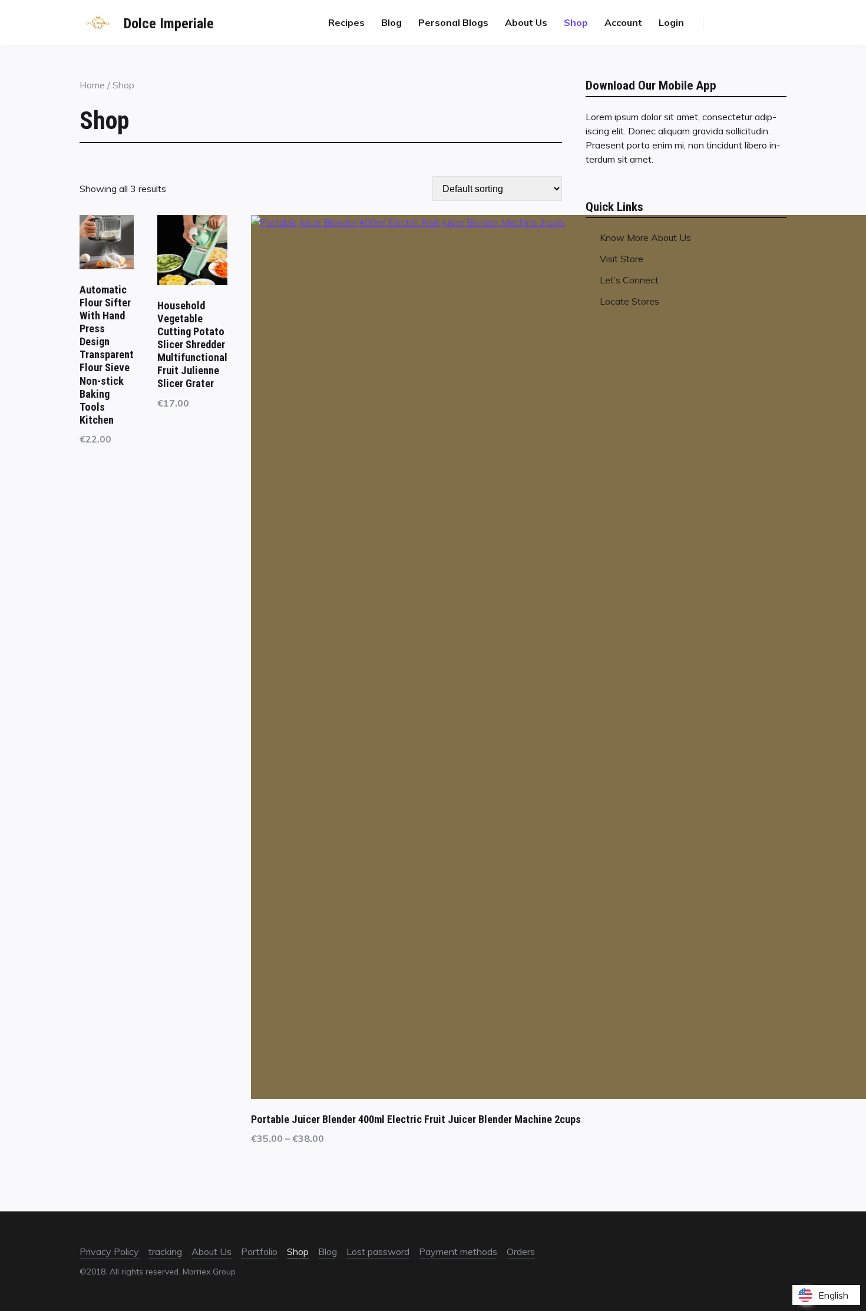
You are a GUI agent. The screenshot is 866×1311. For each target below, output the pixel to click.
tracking (165, 1251)
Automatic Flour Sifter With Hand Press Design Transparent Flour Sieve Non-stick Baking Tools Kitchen (107, 354)
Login (671, 22)
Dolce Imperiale (169, 23)
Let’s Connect (629, 280)
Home (92, 85)
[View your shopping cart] (775, 22)
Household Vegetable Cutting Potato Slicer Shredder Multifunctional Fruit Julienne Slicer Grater (192, 344)
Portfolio (259, 1251)
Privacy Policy (109, 1251)
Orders (521, 1251)
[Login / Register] (750, 22)
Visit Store (621, 259)
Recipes (346, 22)
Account (623, 22)
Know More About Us (645, 237)
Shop (576, 22)
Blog (391, 22)
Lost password (377, 1251)
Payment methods (458, 1251)
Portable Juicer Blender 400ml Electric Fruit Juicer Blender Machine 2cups (416, 1119)
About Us (526, 22)
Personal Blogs (453, 22)
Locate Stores (629, 301)
